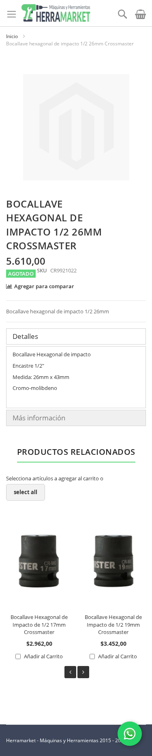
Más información (39, 417)
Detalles (25, 336)
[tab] (76, 336)
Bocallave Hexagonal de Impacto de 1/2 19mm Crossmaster (113, 624)
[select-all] (25, 492)
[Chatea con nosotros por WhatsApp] (130, 734)
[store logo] (56, 13)
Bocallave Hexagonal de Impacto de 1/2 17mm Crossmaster (39, 624)
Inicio (12, 36)
